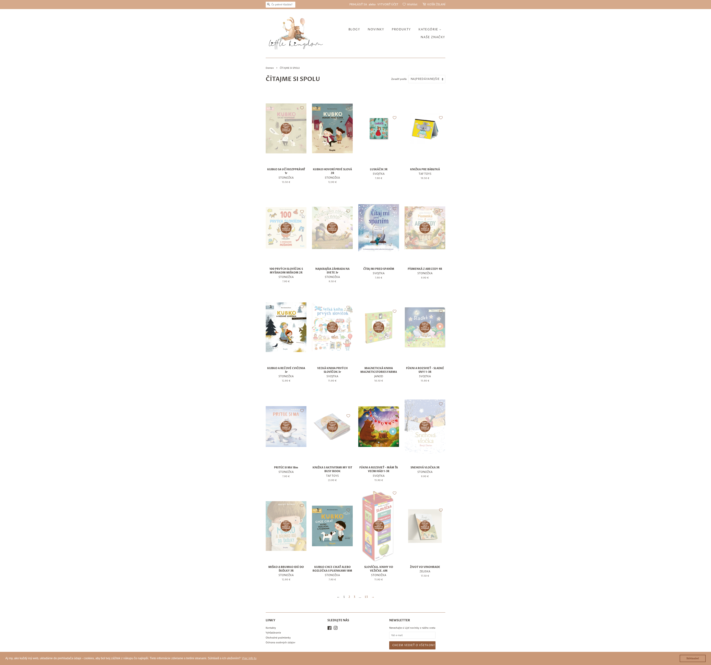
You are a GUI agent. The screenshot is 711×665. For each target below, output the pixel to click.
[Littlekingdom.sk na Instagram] (335, 628)
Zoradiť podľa (399, 79)
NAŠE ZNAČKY (433, 37)
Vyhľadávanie (273, 632)
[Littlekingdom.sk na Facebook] (329, 628)
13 (366, 596)
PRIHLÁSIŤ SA (358, 4)
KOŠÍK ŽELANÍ (436, 4)
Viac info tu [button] (249, 658)
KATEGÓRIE (428, 29)
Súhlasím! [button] (692, 658)
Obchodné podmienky (278, 637)
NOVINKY (376, 29)
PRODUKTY (401, 29)
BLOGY (354, 29)
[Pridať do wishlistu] (302, 107)
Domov (270, 68)
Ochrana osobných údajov (280, 642)
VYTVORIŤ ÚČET (387, 4)
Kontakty (271, 627)
